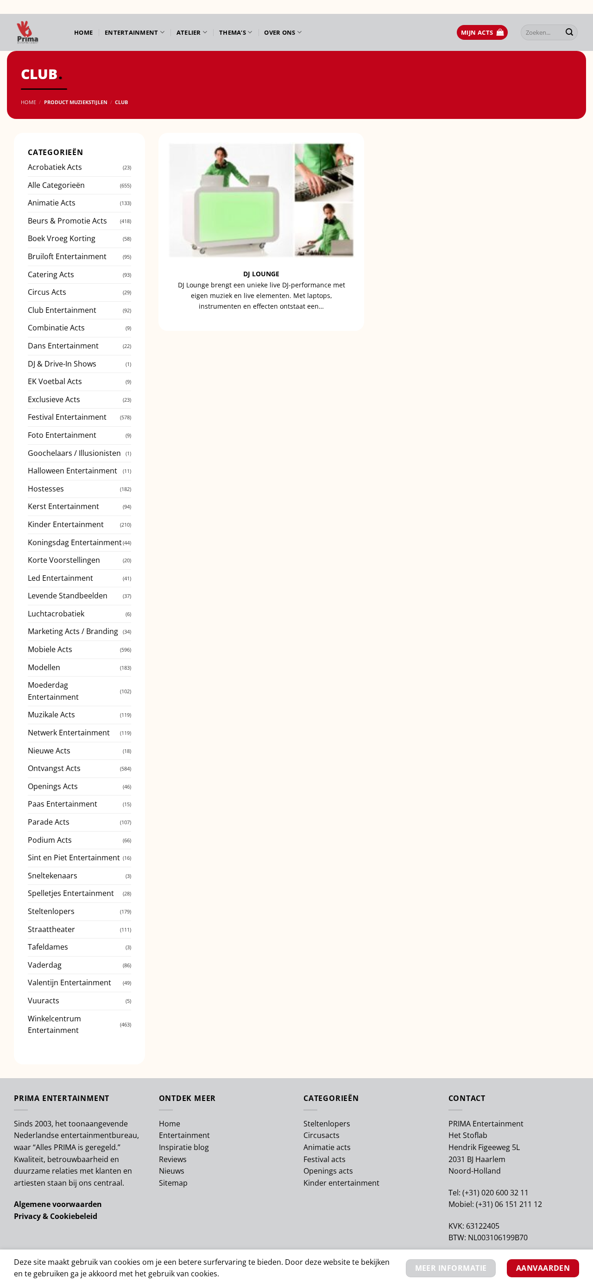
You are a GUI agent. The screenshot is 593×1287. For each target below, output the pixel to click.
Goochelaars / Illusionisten (74, 453)
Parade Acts (48, 822)
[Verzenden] (569, 32)
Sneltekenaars (52, 875)
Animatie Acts (52, 203)
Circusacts (321, 1135)
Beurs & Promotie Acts (67, 221)
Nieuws (171, 1171)
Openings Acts (53, 786)
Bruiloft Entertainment (67, 256)
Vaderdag (45, 965)
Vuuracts (43, 1000)
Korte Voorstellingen (64, 560)
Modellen (44, 667)
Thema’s (232, 32)
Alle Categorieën (56, 185)
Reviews (173, 1159)
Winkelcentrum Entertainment (54, 1024)
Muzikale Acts (51, 714)
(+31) (471, 1193)
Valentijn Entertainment (69, 982)
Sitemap (173, 1183)
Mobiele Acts (50, 649)
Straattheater (51, 929)
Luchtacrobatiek (56, 614)
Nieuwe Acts (49, 751)
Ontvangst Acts (54, 768)
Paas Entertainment (62, 804)
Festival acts (324, 1159)
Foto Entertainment (62, 435)
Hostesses (46, 489)
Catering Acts (51, 274)
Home (83, 32)
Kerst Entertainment (63, 506)
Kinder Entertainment (66, 524)
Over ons (279, 32)
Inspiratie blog (184, 1147)
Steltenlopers (51, 911)
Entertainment (131, 32)
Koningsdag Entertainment (75, 542)
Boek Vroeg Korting (61, 238)
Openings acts (328, 1171)
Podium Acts (50, 840)
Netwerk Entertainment (69, 732)
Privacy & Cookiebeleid (55, 1216)
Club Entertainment (62, 310)
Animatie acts (327, 1147)
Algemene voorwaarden (58, 1204)
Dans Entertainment (63, 346)
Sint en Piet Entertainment (74, 857)
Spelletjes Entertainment (71, 893)
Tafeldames (48, 947)
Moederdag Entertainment (53, 691)
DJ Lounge (261, 274)
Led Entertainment (60, 578)
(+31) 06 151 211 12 (509, 1204)
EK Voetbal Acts (55, 381)
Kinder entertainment (341, 1183)
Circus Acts (47, 292)
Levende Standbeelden (67, 596)
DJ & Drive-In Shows (62, 364)
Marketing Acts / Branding (73, 631)
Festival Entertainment (67, 417)
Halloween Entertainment (72, 471)
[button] (482, 32)
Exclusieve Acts (54, 399)
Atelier (189, 32)
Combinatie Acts (56, 328)
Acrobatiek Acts (55, 167)
